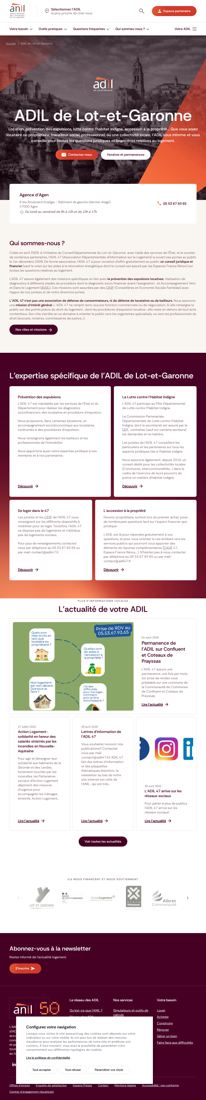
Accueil (10, 43)
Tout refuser (73, 1070)
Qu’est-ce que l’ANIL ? (86, 1010)
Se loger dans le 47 (33, 510)
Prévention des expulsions (39, 397)
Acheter (163, 1017)
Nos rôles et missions (31, 329)
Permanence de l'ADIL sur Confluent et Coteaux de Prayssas (163, 652)
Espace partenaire (177, 11)
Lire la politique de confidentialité (48, 1058)
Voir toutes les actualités (103, 841)
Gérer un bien (167, 1036)
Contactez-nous (80, 154)
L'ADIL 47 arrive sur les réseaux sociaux (163, 793)
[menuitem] (21, 28)
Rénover (163, 1030)
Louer (161, 1010)
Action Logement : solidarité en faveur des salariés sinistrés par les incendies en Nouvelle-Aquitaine (37, 741)
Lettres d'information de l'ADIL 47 (101, 734)
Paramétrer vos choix (109, 1070)
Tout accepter (41, 1070)
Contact (103, 1085)
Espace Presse (82, 1085)
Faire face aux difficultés (175, 1042)
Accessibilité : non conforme (160, 1085)
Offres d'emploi (19, 1085)
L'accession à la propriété (125, 510)
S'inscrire (22, 968)
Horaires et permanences (125, 154)
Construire (165, 1023)
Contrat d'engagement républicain (31, 1092)
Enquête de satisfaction (51, 1085)
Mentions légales (125, 1085)
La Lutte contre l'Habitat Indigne (148, 397)
